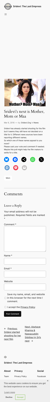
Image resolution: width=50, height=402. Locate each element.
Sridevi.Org (26, 122)
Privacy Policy (28, 307)
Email (8, 268)
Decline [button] (9, 397)
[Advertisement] (25, 46)
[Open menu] (5, 14)
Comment (10, 224)
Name (8, 255)
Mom (8, 178)
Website (8, 281)
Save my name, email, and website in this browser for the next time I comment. (26, 298)
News (36, 122)
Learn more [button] (9, 392)
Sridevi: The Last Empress (27, 6)
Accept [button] (20, 397)
